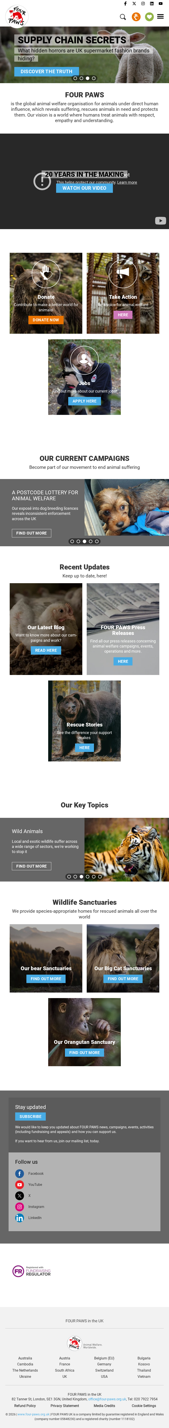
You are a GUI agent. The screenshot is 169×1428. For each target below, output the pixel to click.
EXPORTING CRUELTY (43, 492)
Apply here (85, 401)
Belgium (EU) (104, 1358)
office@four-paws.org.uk (107, 1399)
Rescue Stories (85, 725)
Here (123, 314)
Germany (104, 1364)
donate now (46, 320)
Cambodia (25, 1364)
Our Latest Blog (46, 627)
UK (64, 1377)
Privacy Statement (65, 1406)
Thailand (144, 1370)
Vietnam (144, 1377)
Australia (25, 1358)
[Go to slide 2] (81, 78)
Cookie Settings (144, 1406)
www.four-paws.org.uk (33, 1414)
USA (104, 1377)
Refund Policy (25, 1406)
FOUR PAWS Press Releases (123, 630)
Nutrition (35, 831)
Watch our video (84, 188)
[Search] (123, 18)
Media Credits (104, 1406)
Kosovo (144, 1364)
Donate (136, 16)
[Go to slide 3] (87, 78)
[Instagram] (143, 4)
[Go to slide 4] (94, 78)
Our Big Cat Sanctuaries (123, 968)
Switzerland (104, 1370)
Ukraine (25, 1377)
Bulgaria (144, 1358)
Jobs (84, 383)
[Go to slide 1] (75, 78)
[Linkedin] (152, 4)
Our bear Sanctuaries (46, 968)
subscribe (30, 1116)
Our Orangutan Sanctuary (84, 1042)
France (64, 1364)
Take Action (123, 297)
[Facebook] (125, 4)
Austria (64, 1358)
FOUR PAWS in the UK (84, 1321)
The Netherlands (25, 1370)
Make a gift (41, 78)
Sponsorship (149, 16)
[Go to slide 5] (97, 541)
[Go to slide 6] (100, 876)
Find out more (37, 527)
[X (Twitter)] (134, 4)
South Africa (64, 1370)
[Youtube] (161, 4)
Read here (46, 650)
